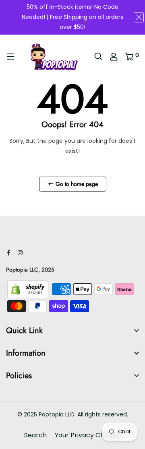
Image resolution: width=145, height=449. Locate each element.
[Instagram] (20, 253)
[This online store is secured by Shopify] (28, 289)
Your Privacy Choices (88, 435)
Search (35, 435)
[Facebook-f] (8, 253)
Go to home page (76, 184)
